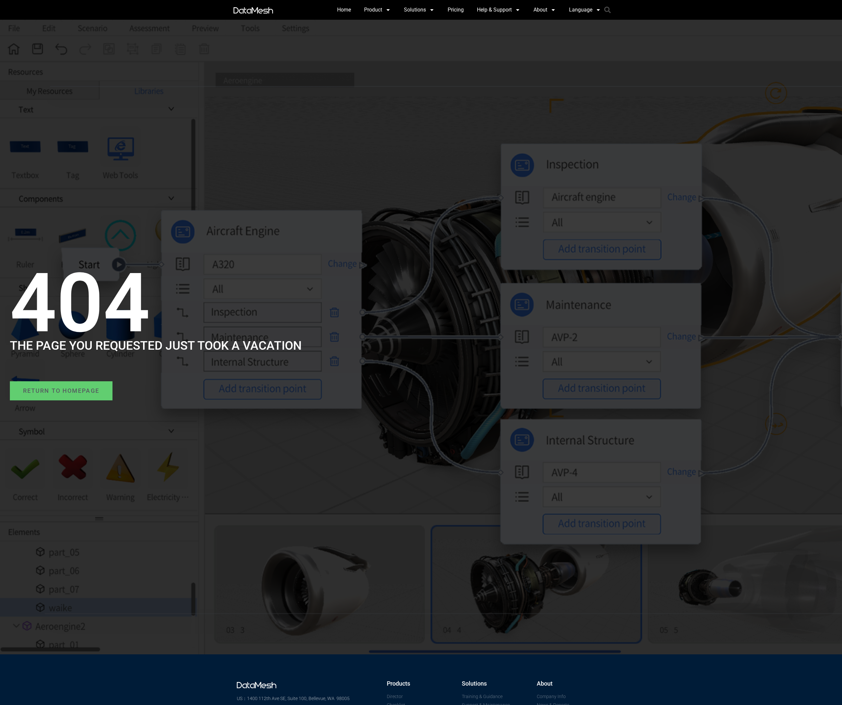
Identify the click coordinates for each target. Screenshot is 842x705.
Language (580, 10)
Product (373, 10)
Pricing (456, 10)
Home (344, 10)
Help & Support (494, 10)
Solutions (415, 10)
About (540, 10)
